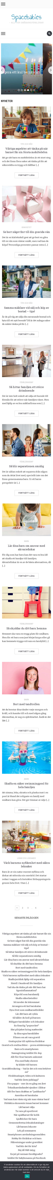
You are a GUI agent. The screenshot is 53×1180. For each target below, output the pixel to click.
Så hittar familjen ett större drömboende (26, 952)
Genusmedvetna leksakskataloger (26, 1122)
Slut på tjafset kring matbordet (26, 1029)
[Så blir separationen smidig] (26, 440)
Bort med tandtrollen (26, 704)
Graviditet (27, 227)
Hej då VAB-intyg (26, 1150)
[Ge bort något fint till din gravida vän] (26, 203)
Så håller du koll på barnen (27, 1018)
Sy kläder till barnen (26, 1064)
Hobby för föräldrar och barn (26, 1138)
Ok (27, 1176)
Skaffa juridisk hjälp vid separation (26, 979)
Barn (26, 541)
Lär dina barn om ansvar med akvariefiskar (26, 959)
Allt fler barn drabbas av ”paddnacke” (26, 1091)
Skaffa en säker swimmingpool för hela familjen (26, 971)
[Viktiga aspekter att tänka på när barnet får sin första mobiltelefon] (26, 122)
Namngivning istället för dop (26, 1053)
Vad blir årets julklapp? (27, 1080)
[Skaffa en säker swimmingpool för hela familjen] (26, 757)
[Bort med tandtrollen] (26, 678)
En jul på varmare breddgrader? (26, 1154)
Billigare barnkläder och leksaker (26, 1021)
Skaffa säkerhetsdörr (27, 998)
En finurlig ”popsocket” (26, 1025)
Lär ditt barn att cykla (26, 72)
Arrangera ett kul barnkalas (26, 1006)
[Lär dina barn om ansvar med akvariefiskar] (26, 519)
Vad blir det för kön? (26, 1146)
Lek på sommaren (26, 1130)
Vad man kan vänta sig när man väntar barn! (26, 1099)
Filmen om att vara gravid (26, 1037)
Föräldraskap (26, 382)
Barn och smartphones (26, 1049)
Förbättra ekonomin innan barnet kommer (26, 1103)
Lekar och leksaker (26, 858)
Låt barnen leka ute (26, 1126)
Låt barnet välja (26, 1107)
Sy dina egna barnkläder (26, 1033)
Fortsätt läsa (27, 175)
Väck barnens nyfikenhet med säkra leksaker (26, 975)
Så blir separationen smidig (26, 466)
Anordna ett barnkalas (26, 1095)
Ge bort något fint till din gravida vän (26, 232)
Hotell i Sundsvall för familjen (26, 983)
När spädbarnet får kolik (26, 1115)
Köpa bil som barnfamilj (26, 994)
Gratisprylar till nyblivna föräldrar (26, 1041)
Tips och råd (26, 63)
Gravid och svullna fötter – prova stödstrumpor (26, 1045)
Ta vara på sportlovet (26, 1111)
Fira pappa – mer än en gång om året (26, 1083)
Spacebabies (26, 16)
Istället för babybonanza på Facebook (26, 1158)
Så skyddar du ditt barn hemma (26, 628)
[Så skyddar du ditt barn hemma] (26, 602)
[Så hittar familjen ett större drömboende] (26, 360)
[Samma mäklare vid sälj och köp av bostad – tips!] (26, 281)
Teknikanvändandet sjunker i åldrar (27, 1087)
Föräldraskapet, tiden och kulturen (26, 1076)
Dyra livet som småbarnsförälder (26, 1010)
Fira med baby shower (26, 1061)
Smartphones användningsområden (26, 1134)
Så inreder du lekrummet (26, 1002)
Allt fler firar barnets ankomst (26, 1057)
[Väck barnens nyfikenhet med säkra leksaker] (26, 836)
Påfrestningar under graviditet (26, 1142)
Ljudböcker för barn (26, 1119)
